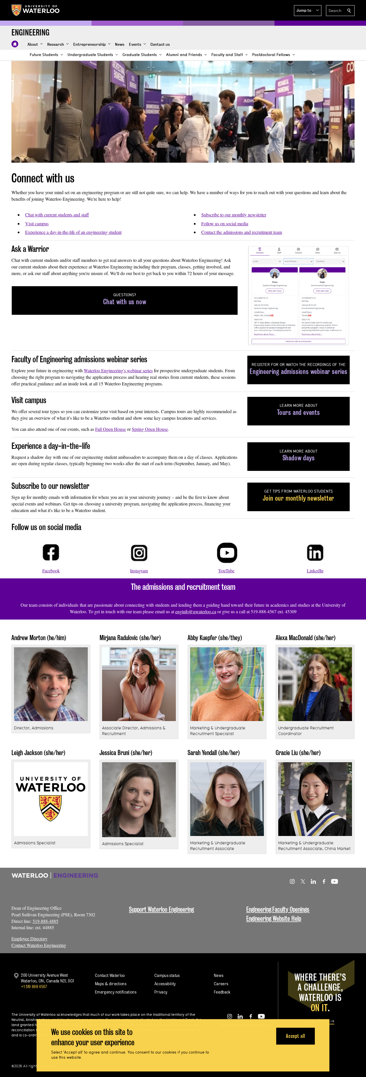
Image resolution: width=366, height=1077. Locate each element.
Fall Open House (110, 429)
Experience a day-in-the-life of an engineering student (73, 232)
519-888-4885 (45, 921)
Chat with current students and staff (57, 215)
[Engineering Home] (14, 44)
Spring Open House (150, 429)
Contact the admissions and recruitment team (241, 232)
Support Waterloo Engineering (161, 909)
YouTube (226, 571)
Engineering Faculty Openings (277, 909)
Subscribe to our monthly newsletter (233, 215)
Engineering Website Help (273, 918)
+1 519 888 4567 (34, 986)
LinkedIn (315, 571)
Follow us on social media (224, 223)
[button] (307, 10)
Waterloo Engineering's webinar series (118, 370)
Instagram (139, 571)
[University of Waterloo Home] (35, 10)
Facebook (51, 571)
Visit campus (37, 223)
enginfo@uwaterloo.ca (195, 611)
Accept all (295, 1036)
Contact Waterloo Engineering (38, 945)
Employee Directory (29, 938)
